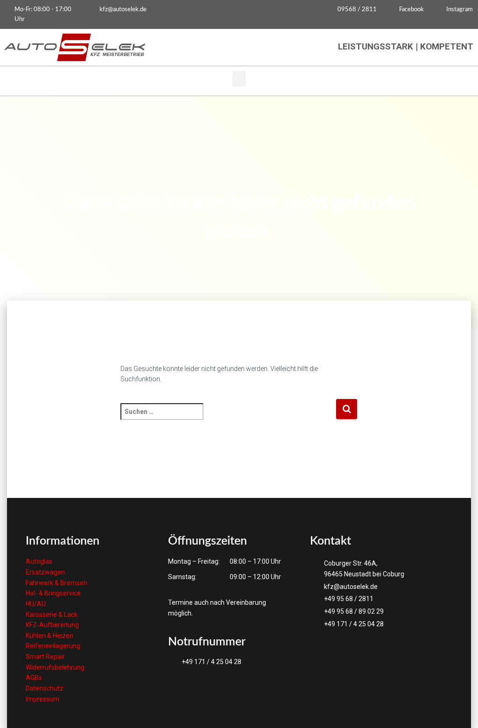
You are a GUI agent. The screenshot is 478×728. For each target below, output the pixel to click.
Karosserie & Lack (51, 614)
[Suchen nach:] (228, 418)
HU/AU (36, 604)
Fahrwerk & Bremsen (56, 583)
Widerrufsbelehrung (55, 667)
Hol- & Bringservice (53, 593)
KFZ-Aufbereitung (52, 625)
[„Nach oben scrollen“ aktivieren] (459, 709)
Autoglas (39, 561)
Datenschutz (44, 688)
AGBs (34, 677)
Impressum (42, 699)
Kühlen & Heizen (49, 635)
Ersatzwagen (45, 572)
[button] (239, 78)
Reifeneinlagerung (53, 646)
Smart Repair (45, 656)
